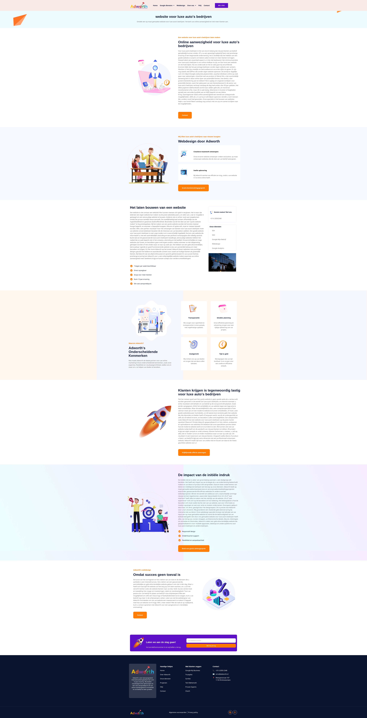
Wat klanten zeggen (193, 666)
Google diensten (166, 5)
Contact (207, 5)
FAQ (199, 5)
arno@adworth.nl (222, 674)
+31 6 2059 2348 (221, 670)
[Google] (230, 712)
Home (155, 5)
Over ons (190, 5)
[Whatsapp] (235, 712)
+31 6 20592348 (215, 218)
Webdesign (181, 5)
